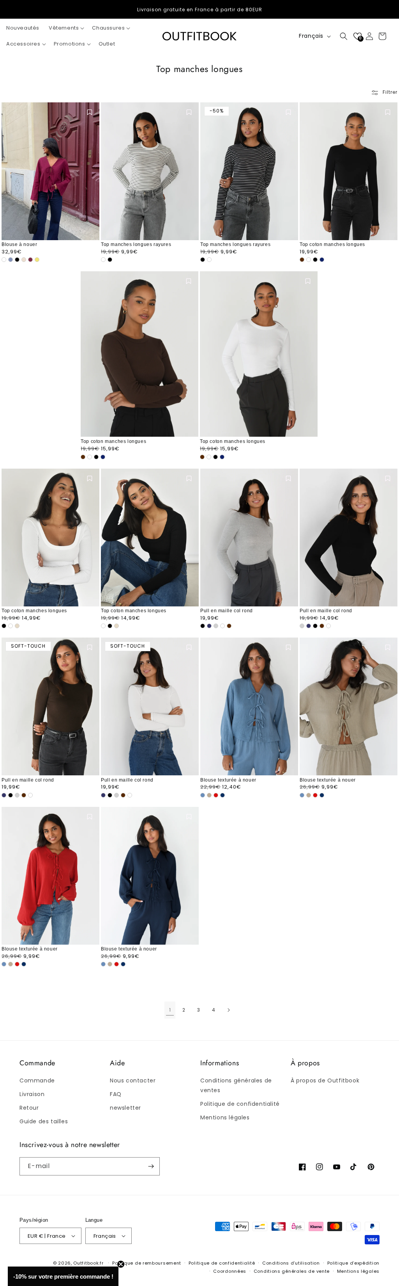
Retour (29, 1108)
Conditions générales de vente (292, 1271)
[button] (65, 28)
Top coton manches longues (332, 244)
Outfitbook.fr (88, 1263)
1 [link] (170, 1010)
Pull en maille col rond (226, 610)
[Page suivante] (228, 1010)
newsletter (125, 1108)
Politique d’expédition (353, 1263)
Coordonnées (229, 1271)
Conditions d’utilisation (291, 1263)
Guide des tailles (43, 1121)
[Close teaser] (121, 1264)
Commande (37, 1080)
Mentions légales (225, 1117)
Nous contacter (132, 1080)
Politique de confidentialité (240, 1104)
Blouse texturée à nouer (228, 780)
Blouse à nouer (19, 244)
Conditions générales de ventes (236, 1085)
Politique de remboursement (146, 1263)
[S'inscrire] (150, 1166)
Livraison (31, 1094)
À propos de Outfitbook (325, 1080)
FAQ (116, 1094)
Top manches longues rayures (136, 244)
